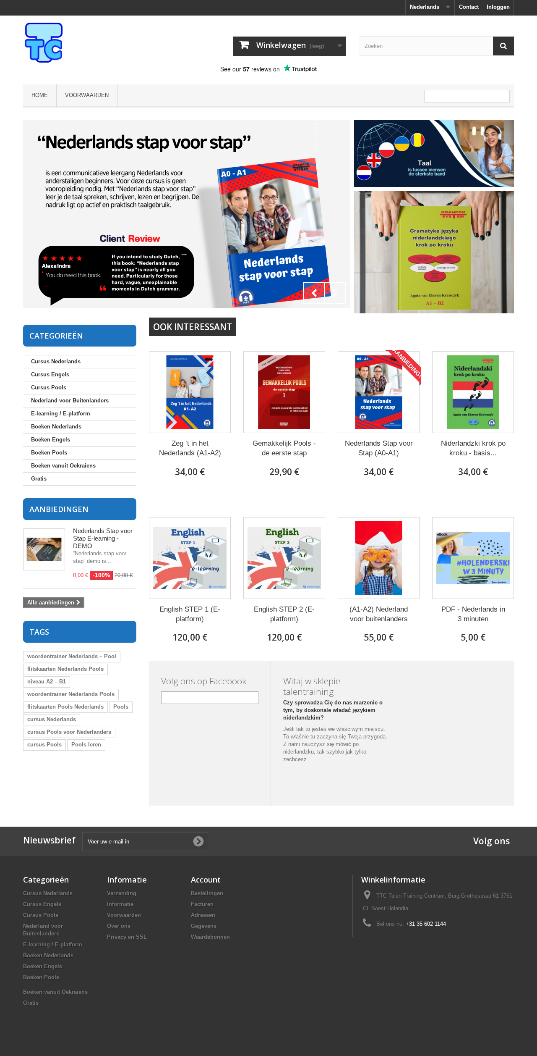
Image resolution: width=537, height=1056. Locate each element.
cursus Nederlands (51, 719)
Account (206, 880)
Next (335, 293)
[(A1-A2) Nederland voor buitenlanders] (378, 558)
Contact (469, 7)
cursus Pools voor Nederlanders (69, 732)
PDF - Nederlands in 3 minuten (473, 614)
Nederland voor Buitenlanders (70, 400)
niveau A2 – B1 (46, 681)
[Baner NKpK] (186, 214)
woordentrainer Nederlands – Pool (71, 656)
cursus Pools (44, 744)
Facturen (202, 904)
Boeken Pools (49, 452)
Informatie (120, 904)
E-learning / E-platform (60, 413)
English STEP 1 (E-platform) (189, 614)
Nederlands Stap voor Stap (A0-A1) (379, 448)
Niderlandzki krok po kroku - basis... (473, 448)
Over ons (118, 926)
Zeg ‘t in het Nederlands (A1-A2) (190, 448)
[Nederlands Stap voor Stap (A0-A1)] (378, 392)
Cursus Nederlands (56, 361)
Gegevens (203, 926)
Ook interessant (192, 327)
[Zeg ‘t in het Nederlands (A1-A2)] (190, 392)
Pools (120, 707)
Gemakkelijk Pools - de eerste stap (284, 448)
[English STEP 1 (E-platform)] (190, 558)
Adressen (203, 915)
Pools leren (86, 744)
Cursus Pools (48, 387)
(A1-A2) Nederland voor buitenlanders (378, 614)
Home (39, 95)
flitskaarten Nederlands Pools (65, 669)
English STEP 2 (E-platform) (284, 614)
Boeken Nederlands (56, 426)
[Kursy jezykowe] (434, 153)
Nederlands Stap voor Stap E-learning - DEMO (103, 538)
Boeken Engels (50, 439)
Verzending (121, 893)
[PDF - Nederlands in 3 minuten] (473, 558)
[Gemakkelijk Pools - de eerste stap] (284, 392)
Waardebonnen (210, 937)
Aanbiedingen (59, 509)
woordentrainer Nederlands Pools (71, 694)
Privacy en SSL (127, 937)
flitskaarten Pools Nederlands (65, 707)
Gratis (39, 478)
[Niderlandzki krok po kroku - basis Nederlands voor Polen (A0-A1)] (473, 392)
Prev (314, 293)
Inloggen (498, 7)
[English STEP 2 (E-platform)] (284, 558)
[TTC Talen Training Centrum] (100, 43)
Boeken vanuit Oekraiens (63, 465)
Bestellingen (207, 893)
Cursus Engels (50, 374)
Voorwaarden (87, 95)
